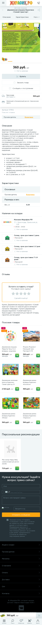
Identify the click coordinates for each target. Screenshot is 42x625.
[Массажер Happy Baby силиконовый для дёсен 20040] (10, 449)
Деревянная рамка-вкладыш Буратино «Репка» (9, 416)
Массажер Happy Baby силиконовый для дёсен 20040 (10, 462)
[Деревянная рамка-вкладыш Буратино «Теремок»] (31, 403)
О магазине (6, 566)
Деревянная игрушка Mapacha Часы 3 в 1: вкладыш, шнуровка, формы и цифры (9, 350)
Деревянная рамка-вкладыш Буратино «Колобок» (30, 382)
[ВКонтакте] (21, 607)
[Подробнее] (17, 468)
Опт (3, 586)
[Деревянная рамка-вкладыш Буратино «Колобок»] (31, 369)
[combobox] (6, 492)
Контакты (5, 593)
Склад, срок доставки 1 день (26, 235)
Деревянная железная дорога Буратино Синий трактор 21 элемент (9, 383)
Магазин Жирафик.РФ (23, 220)
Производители (8, 552)
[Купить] (17, 355)
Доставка (5, 580)
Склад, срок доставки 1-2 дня (27, 246)
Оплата (5, 573)
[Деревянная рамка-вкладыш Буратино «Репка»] (10, 403)
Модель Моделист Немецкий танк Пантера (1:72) (29, 349)
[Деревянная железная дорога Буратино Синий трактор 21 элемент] (10, 369)
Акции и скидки (8, 545)
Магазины (5, 559)
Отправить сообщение (21, 515)
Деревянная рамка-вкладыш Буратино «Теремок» (30, 416)
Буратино (29, 117)
